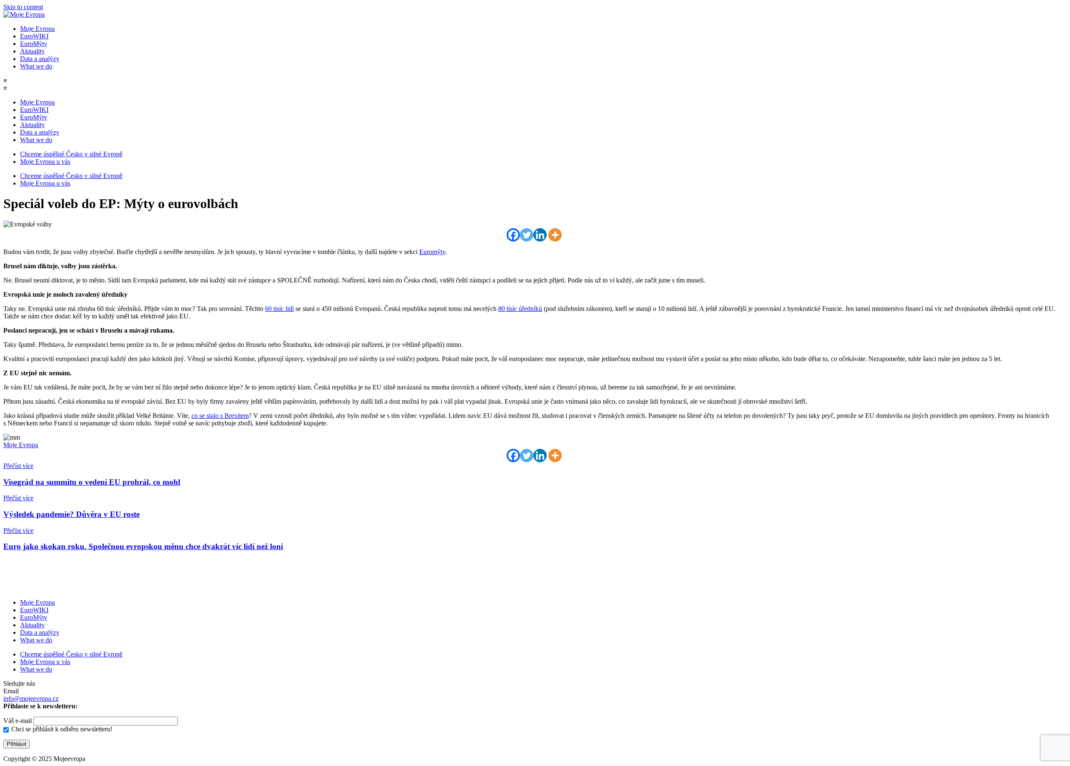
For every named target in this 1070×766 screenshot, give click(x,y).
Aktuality (32, 51)
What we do (36, 66)
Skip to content (23, 6)
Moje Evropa (37, 28)
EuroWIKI (34, 36)
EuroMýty (33, 43)
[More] (555, 235)
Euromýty (432, 251)
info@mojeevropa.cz (31, 698)
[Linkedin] (540, 235)
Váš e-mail (18, 720)
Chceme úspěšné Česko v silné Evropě (71, 154)
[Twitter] (526, 235)
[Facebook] (513, 235)
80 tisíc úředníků (520, 308)
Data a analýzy (39, 58)
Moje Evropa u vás (45, 161)
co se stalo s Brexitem (220, 415)
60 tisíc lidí (279, 308)
